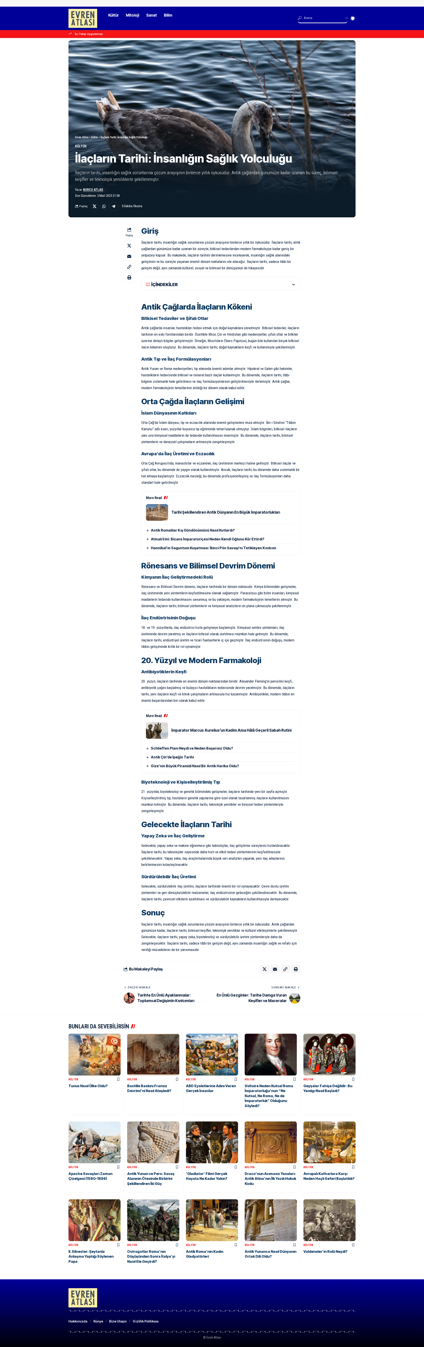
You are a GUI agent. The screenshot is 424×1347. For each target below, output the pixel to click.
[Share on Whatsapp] (104, 206)
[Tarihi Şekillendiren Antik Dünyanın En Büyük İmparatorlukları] (157, 512)
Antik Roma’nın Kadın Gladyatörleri (204, 1254)
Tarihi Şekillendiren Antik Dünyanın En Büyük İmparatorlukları (225, 512)
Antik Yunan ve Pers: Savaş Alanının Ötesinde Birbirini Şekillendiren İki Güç (150, 1178)
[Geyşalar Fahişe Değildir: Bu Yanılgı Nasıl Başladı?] (329, 1054)
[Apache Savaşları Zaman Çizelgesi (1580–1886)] (94, 1142)
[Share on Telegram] (113, 206)
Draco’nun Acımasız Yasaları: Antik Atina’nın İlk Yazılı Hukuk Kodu (270, 1178)
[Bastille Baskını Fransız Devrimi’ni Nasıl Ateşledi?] (153, 1054)
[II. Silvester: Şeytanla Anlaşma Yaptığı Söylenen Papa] (94, 1220)
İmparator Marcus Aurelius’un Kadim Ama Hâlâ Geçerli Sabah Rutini (231, 730)
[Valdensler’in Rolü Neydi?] (329, 1220)
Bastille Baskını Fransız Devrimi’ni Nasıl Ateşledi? (149, 1088)
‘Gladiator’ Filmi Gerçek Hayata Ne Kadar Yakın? (206, 1176)
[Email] (129, 256)
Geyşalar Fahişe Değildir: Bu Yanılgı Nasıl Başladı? (327, 1088)
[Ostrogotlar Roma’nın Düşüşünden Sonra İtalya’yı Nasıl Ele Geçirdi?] (153, 1220)
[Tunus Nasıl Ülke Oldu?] (94, 1054)
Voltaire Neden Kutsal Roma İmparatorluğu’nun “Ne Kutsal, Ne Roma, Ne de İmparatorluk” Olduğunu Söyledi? (269, 1096)
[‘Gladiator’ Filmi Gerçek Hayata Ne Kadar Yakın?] (212, 1142)
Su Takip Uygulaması (89, 34)
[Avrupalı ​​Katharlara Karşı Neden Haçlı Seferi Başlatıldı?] (329, 1142)
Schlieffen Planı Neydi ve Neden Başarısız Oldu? (192, 748)
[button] (129, 267)
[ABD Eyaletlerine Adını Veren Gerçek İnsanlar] (212, 1054)
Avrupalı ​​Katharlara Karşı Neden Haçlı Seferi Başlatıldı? (328, 1176)
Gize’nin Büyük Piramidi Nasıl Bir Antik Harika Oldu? (195, 766)
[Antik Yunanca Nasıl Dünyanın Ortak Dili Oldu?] (271, 1220)
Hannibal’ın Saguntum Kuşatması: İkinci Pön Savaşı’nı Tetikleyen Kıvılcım (213, 548)
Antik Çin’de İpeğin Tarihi (172, 757)
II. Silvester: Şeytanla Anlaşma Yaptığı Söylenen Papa (91, 1256)
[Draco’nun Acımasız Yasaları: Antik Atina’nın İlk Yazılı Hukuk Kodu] (271, 1142)
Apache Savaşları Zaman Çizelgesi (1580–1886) (90, 1176)
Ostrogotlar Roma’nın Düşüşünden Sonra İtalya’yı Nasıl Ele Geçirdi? (151, 1256)
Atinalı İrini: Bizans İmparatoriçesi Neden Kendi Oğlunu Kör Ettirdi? (207, 539)
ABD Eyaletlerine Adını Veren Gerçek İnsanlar (211, 1088)
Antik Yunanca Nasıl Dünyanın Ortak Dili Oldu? (270, 1254)
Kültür (81, 146)
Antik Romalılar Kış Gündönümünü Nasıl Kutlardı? (193, 530)
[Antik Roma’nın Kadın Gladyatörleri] (212, 1220)
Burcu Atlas (93, 190)
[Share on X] (94, 206)
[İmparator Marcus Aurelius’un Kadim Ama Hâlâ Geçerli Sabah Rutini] (157, 730)
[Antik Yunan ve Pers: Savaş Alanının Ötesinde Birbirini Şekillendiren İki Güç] (153, 1142)
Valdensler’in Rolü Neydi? (325, 1251)
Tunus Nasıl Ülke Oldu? (88, 1086)
